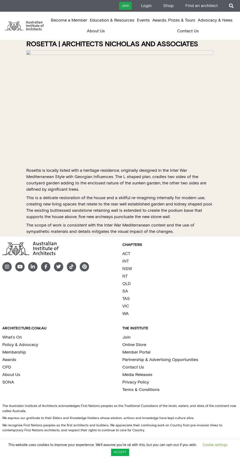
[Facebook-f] (45, 266)
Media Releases (137, 374)
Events (143, 20)
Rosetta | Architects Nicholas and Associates (112, 44)
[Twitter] (58, 266)
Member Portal (136, 352)
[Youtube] (20, 266)
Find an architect (201, 5)
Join (126, 337)
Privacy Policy (135, 382)
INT (125, 261)
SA (125, 291)
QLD (126, 283)
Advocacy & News (215, 20)
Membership (14, 352)
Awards (9, 359)
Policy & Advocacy (20, 344)
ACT (126, 253)
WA (125, 313)
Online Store (134, 344)
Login (146, 5)
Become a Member (69, 20)
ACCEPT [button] (120, 452)
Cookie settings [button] (214, 445)
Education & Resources (112, 20)
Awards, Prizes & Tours (173, 20)
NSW (127, 268)
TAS (126, 298)
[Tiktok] (71, 266)
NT (125, 276)
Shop (168, 5)
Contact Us (188, 31)
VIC (125, 306)
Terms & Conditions (141, 389)
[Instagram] (7, 266)
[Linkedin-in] (33, 266)
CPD (6, 367)
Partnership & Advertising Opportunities (160, 359)
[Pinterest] (84, 266)
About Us (96, 31)
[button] (231, 6)
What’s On (12, 337)
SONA (8, 382)
